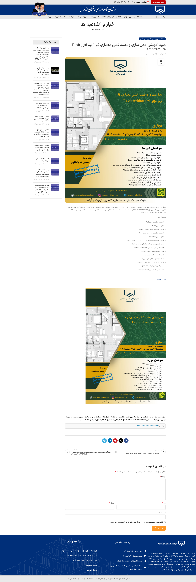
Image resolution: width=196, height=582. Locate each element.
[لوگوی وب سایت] (160, 9)
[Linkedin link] (110, 440)
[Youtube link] (118, 2)
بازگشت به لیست (115, 452)
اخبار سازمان (151, 39)
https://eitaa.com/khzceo (133, 419)
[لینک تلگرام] (104, 440)
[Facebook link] (128, 2)
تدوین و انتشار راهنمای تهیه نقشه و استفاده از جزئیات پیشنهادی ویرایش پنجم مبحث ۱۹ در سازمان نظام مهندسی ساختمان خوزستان (41, 89)
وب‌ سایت (162, 512)
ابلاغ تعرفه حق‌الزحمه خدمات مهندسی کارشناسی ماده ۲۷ (42, 105)
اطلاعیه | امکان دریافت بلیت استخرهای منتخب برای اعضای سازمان (41, 147)
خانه (103, 29)
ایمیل (111, 503)
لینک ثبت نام (161, 279)
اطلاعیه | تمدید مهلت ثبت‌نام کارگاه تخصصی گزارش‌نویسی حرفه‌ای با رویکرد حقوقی (41, 133)
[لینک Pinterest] (115, 2)
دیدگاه (163, 477)
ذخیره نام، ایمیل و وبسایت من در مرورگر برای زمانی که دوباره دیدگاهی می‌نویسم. (136, 522)
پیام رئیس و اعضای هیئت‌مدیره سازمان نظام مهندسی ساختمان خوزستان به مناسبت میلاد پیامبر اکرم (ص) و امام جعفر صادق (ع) (41, 53)
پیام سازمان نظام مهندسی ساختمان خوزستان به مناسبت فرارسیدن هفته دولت (42, 173)
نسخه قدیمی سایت (158, 2)
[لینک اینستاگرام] (122, 2)
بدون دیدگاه (37, 62)
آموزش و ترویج (96, 29)
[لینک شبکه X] (125, 2)
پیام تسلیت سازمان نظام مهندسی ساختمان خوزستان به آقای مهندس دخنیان (41, 71)
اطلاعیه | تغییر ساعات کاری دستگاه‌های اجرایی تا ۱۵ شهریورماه (41, 118)
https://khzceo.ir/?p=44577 (147, 426)
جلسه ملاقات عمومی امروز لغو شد (42, 160)
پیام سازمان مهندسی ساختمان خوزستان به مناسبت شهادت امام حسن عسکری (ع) (42, 188)
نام (164, 503)
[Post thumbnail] (55, 55)
